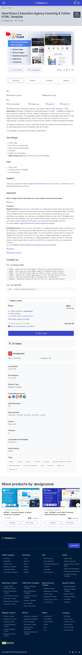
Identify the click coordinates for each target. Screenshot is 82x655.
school (42, 465)
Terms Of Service (69, 621)
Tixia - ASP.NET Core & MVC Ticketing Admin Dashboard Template (58, 513)
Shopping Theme (9, 621)
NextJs (26, 569)
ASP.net (25, 613)
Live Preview (17, 70)
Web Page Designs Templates (30, 592)
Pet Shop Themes (69, 596)
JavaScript (26, 555)
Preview (30, 523)
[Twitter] (73, 652)
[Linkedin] (79, 652)
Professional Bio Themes (72, 571)
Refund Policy (68, 624)
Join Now (74, 546)
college (28, 461)
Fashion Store (48, 594)
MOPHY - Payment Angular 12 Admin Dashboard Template (17, 513)
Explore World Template (11, 601)
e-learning (37, 461)
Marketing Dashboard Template (30, 633)
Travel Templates (29, 621)
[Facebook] (69, 652)
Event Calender (49, 561)
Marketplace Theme (50, 596)
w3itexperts (60, 465)
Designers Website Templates (30, 587)
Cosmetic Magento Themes (10, 625)
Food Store (67, 599)
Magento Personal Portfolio (9, 635)
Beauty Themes (69, 594)
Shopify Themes (68, 583)
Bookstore (67, 602)
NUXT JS (26, 561)
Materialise (7, 561)
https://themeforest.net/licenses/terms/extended (38, 245)
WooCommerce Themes (48, 584)
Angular (16, 510)
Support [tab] (66, 80)
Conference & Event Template (30, 597)
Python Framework (70, 561)
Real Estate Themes (10, 598)
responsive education (30, 465)
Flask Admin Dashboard (71, 568)
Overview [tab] (16, 80)
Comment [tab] (49, 80)
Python (65, 555)
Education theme (14, 465)
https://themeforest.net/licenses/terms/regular (37, 223)
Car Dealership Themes (11, 596)
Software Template (30, 600)
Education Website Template (70, 590)
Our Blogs (67, 616)
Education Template (10, 566)
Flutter (46, 624)
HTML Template (8, 555)
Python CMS (68, 558)
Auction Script (48, 558)
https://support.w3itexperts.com (35, 184)
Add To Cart (42, 333)
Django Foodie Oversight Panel (71, 565)
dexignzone (8, 21)
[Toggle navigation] (6, 3)
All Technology (68, 627)
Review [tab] (32, 80)
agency (11, 461)
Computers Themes (10, 604)
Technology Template (10, 572)
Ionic (45, 627)
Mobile (44, 613)
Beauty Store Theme (10, 619)
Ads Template (28, 603)
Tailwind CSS (8, 564)
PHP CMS (47, 569)
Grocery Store (48, 602)
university (51, 465)
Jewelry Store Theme (50, 599)
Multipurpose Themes (51, 591)
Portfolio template (69, 586)
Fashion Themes (9, 616)
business (20, 461)
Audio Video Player (30, 606)
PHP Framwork (48, 572)
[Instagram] (76, 652)
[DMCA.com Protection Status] (41, 643)
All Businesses (68, 630)
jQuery (26, 564)
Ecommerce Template (31, 616)
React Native (48, 619)
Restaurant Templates (31, 619)
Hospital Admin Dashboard (28, 628)
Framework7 (48, 616)
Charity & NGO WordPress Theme (9, 587)
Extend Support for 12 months (20, 323)
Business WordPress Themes (10, 592)
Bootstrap (7, 558)
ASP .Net (57, 510)
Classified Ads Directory (51, 564)
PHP (43, 555)
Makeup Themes (49, 588)
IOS (45, 630)
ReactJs (26, 566)
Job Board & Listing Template (70, 575)
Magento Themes (8, 613)
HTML (10, 8)
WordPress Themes (9, 583)
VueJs (26, 558)
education (46, 461)
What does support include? (19, 319)
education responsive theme (61, 461)
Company (66, 613)
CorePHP (47, 566)
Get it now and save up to (22, 326)
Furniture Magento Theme (9, 630)
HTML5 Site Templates (30, 583)
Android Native (48, 621)
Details (12, 523)
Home (3, 8)
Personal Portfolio (9, 569)
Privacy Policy (68, 619)
